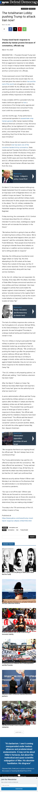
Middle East (32, 8)
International (25, 8)
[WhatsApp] (24, 29)
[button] (19, 779)
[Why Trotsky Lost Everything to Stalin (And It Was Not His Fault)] (19, 560)
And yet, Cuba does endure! (11, 603)
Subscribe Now (19, 788)
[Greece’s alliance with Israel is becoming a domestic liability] (19, 620)
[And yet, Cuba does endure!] (19, 591)
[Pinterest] (20, 29)
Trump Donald (24, 530)
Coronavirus (11, 530)
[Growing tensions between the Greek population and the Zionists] (19, 651)
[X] (15, 29)
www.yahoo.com (13, 527)
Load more (18, 732)
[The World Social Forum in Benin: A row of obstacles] (19, 713)
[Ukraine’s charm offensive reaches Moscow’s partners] (19, 682)
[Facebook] (10, 29)
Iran (24, 102)
